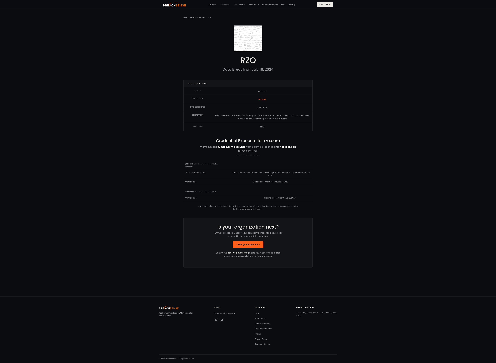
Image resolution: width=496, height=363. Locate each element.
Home (185, 17)
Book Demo (260, 318)
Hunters (262, 99)
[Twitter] (216, 320)
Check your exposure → (248, 244)
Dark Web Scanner (263, 328)
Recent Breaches (270, 4)
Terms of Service (262, 344)
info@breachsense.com (224, 313)
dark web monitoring (238, 252)
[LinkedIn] (222, 320)
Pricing (292, 4)
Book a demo (325, 4)
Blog (283, 4)
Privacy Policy (261, 339)
